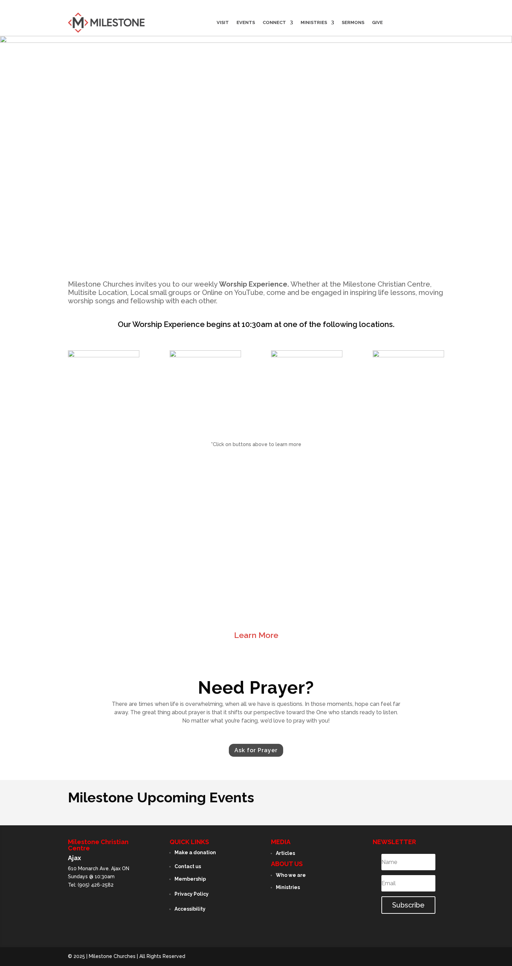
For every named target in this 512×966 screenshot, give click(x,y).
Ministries (314, 22)
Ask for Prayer (256, 750)
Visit (223, 22)
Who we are (291, 875)
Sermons (353, 22)
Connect (274, 22)
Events (245, 22)
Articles (285, 853)
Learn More (256, 635)
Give (377, 22)
